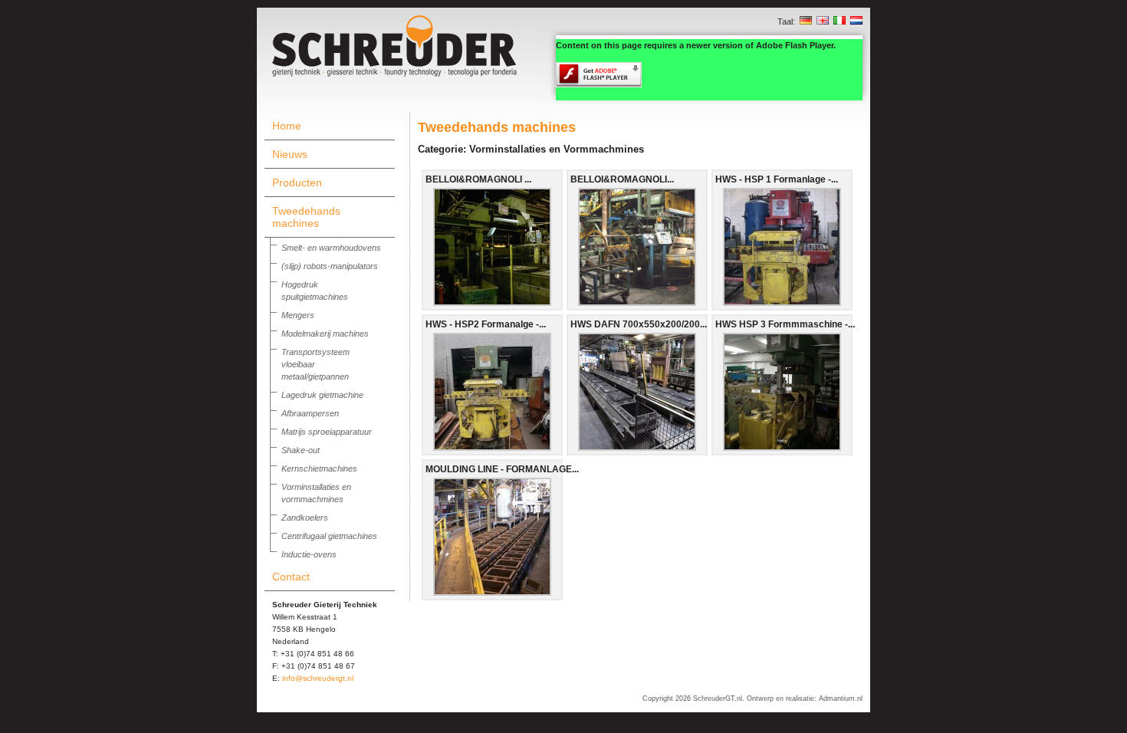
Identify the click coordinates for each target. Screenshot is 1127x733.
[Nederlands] (856, 21)
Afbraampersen (310, 413)
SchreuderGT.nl (717, 698)
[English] (822, 21)
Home (286, 126)
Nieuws (289, 154)
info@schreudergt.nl (317, 678)
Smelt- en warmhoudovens (331, 247)
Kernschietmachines (319, 468)
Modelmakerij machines (325, 333)
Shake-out (300, 450)
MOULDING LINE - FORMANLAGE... (502, 469)
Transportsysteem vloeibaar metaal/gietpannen (315, 364)
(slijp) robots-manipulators (329, 266)
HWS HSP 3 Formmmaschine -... (785, 324)
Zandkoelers (304, 517)
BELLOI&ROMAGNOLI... (622, 179)
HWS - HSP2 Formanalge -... (486, 324)
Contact (291, 576)
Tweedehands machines (306, 217)
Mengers (297, 315)
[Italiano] (839, 21)
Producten (297, 182)
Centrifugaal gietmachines (329, 536)
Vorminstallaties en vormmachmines (316, 493)
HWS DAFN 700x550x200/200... (638, 324)
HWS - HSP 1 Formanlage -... (776, 179)
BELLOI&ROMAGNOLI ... (478, 179)
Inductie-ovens (309, 554)
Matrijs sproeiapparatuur (326, 431)
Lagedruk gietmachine (322, 394)
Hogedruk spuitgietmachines (314, 290)
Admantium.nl (841, 698)
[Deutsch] (806, 21)
